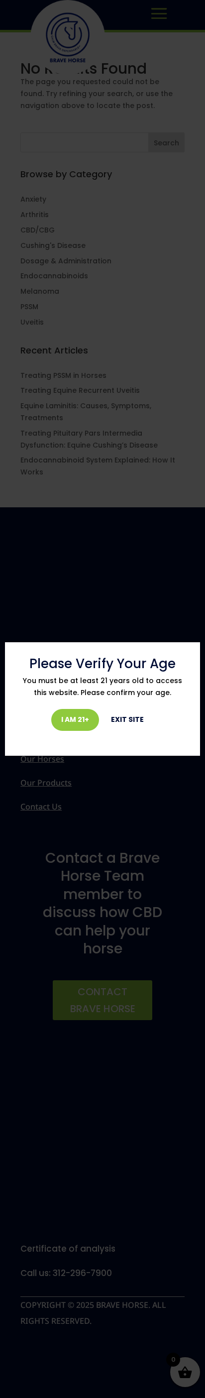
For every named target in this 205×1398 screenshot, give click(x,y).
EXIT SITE (127, 719)
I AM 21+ (75, 719)
